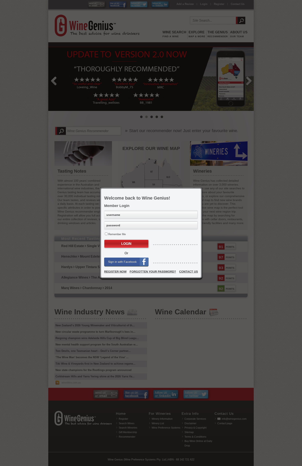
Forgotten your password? (153, 271)
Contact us (188, 271)
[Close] (201, 188)
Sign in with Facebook (122, 261)
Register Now (115, 271)
